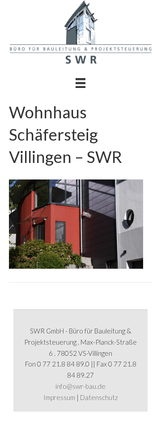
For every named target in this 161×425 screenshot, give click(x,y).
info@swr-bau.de (80, 386)
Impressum (59, 397)
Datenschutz (99, 397)
